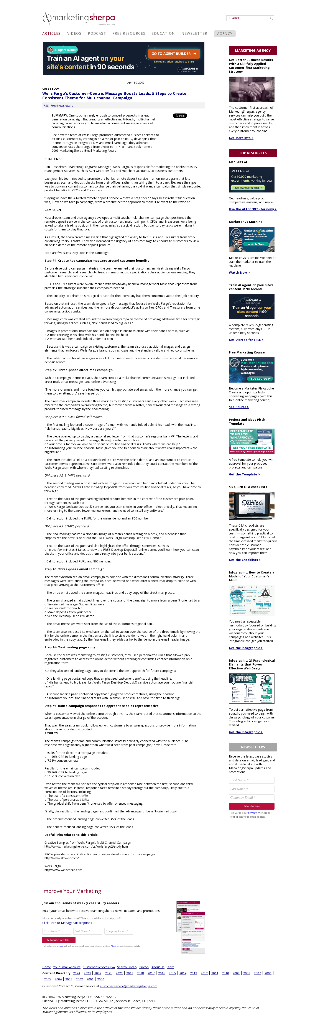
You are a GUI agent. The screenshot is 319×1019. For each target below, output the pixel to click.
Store (170, 967)
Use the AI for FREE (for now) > (253, 209)
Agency (225, 33)
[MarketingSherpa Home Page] (79, 26)
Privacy (144, 967)
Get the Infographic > (246, 648)
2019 (129, 973)
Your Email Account (67, 967)
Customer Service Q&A (99, 967)
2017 (151, 973)
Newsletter (194, 33)
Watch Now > (239, 272)
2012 (204, 973)
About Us (157, 967)
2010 (225, 973)
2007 (257, 973)
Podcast (97, 33)
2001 (90, 979)
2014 (182, 973)
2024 (76, 973)
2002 (79, 979)
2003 (68, 979)
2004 (58, 979)
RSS (46, 105)
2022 (97, 973)
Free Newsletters (62, 105)
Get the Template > (244, 474)
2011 (214, 973)
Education (163, 33)
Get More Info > (241, 138)
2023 (87, 973)
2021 (108, 973)
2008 (246, 973)
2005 (47, 979)
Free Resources (129, 33)
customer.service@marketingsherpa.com (128, 986)
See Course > (239, 407)
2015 (172, 973)
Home (46, 967)
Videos (74, 33)
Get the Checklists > (245, 560)
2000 (100, 979)
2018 (140, 973)
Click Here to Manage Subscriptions (67, 923)
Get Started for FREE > (246, 340)
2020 (119, 973)
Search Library (127, 967)
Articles (51, 33)
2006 (268, 973)
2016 (161, 973)
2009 (236, 973)
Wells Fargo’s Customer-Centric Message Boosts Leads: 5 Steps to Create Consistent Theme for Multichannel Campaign (114, 95)
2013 (193, 973)
